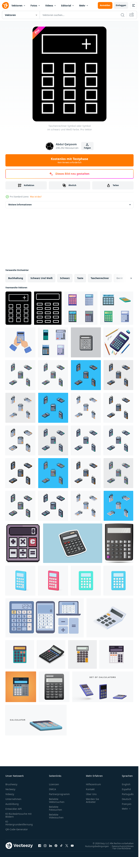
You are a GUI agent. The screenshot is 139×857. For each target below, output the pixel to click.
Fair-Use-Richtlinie (119, 848)
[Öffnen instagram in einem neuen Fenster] (45, 845)
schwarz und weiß (42, 278)
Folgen (87, 147)
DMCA (52, 789)
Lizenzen (54, 784)
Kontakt (90, 789)
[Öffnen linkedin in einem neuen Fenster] (50, 845)
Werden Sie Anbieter (92, 800)
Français (124, 804)
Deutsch (124, 799)
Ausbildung (12, 804)
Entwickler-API (13, 808)
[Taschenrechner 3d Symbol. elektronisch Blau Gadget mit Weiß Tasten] (20, 581)
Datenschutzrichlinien (120, 846)
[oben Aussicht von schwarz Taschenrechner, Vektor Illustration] (54, 686)
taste (80, 278)
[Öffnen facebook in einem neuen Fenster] (39, 845)
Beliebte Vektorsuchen (56, 800)
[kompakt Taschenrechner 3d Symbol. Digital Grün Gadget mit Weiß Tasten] (86, 581)
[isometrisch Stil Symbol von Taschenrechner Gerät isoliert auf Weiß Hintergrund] (109, 617)
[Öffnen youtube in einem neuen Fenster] (72, 845)
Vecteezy (10, 789)
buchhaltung (15, 278)
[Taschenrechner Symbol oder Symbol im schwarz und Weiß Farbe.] (18, 308)
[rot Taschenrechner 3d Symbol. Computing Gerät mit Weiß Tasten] (53, 581)
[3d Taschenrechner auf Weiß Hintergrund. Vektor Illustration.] (36, 720)
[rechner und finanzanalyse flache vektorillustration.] (116, 654)
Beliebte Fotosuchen (55, 808)
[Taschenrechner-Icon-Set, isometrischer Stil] (51, 654)
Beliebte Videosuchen (56, 816)
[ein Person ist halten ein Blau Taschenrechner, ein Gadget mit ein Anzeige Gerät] (20, 342)
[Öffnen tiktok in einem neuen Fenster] (61, 845)
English (123, 784)
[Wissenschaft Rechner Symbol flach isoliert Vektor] (19, 654)
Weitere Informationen (20, 204)
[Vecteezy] (5, 5)
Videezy (9, 794)
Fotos (34, 5)
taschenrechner (100, 278)
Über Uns (91, 794)
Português (125, 794)
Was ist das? (36, 196)
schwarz (65, 278)
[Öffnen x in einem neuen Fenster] (66, 845)
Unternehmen (13, 799)
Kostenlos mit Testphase (69, 160)
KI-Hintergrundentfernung (19, 823)
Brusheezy (11, 784)
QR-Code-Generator (16, 829)
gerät (119, 278)
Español (123, 789)
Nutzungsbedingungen (94, 846)
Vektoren (17, 5)
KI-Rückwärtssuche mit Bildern (18, 815)
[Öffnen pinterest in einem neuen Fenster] (56, 845)
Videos (49, 5)
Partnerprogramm (59, 794)
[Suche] (123, 15)
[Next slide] (125, 278)
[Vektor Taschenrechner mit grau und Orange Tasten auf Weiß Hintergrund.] (82, 654)
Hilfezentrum (93, 784)
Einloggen (121, 5)
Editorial (66, 5)
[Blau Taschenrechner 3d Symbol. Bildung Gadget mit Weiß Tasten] (118, 581)
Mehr (82, 5)
